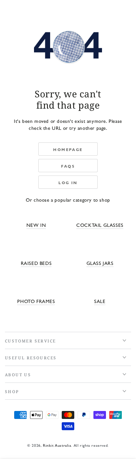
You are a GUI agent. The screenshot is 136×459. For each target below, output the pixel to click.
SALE (99, 300)
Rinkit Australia (57, 445)
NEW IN (36, 224)
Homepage (68, 149)
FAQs (68, 166)
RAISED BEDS (36, 262)
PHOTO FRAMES (36, 300)
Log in (67, 182)
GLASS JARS (100, 262)
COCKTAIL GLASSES (99, 224)
